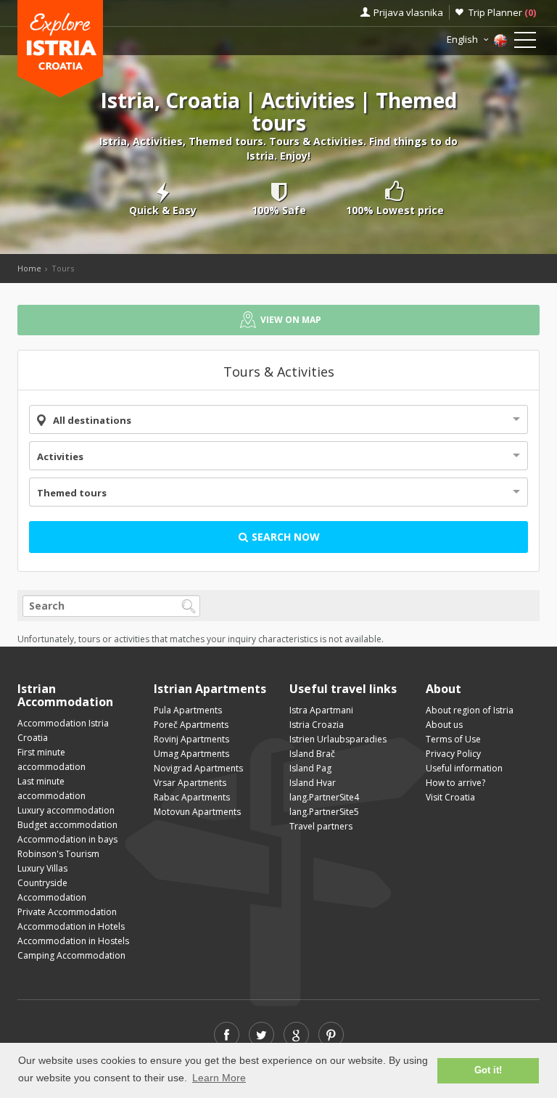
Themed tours (72, 492)
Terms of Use (453, 739)
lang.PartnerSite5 (324, 812)
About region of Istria (469, 710)
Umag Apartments (191, 753)
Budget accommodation (67, 825)
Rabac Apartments (192, 797)
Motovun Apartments (197, 812)
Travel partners (320, 826)
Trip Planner (502, 12)
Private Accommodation (67, 912)
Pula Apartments (188, 710)
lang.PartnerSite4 (324, 797)
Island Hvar (312, 783)
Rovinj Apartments (191, 739)
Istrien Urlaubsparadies (338, 739)
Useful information (464, 768)
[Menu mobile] (525, 43)
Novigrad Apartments (198, 768)
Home (29, 268)
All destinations (92, 420)
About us (444, 724)
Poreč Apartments (191, 724)
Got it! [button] (488, 1070)
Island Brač (312, 753)
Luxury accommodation (66, 810)
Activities (60, 456)
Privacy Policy (453, 753)
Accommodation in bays (67, 839)
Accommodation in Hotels (71, 926)
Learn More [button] (219, 1077)
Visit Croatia (450, 797)
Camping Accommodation (71, 955)
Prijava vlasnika (408, 12)
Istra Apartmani (321, 710)
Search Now (284, 537)
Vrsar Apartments (190, 783)
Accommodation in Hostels (73, 941)
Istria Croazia (316, 724)
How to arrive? (455, 783)
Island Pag (310, 768)
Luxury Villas (42, 868)
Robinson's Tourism (58, 854)
